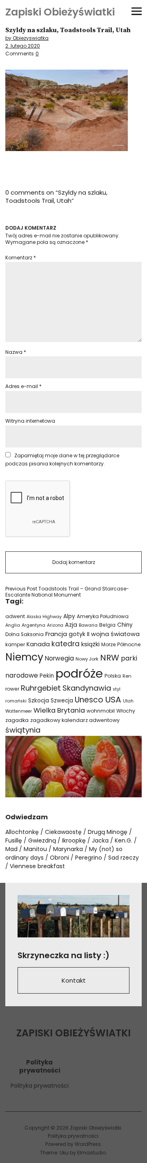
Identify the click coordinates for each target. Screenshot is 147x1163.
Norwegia (59, 658)
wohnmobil (101, 710)
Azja (71, 625)
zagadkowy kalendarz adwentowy (75, 720)
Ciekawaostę (63, 832)
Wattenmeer (18, 711)
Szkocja (38, 700)
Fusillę (13, 840)
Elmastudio (91, 1152)
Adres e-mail (23, 386)
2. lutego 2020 (22, 45)
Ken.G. (123, 840)
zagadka (17, 720)
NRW (109, 657)
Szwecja (62, 700)
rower (12, 688)
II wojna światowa (113, 634)
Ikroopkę (74, 840)
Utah (128, 701)
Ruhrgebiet (41, 688)
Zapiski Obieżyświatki (60, 12)
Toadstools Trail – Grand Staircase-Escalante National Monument (67, 592)
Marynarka (68, 849)
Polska (113, 675)
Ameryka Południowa (103, 616)
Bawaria (88, 625)
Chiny (125, 625)
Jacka (100, 840)
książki (90, 644)
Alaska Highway (44, 617)
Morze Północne (121, 644)
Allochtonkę (22, 832)
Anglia (12, 625)
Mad (11, 849)
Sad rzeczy (123, 858)
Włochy (125, 710)
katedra (65, 644)
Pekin (47, 676)
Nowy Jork (87, 659)
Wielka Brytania (59, 710)
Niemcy (24, 657)
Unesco (89, 699)
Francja (56, 634)
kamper (15, 644)
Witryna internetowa (30, 420)
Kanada (38, 644)
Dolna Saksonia (24, 634)
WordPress (88, 1144)
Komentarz (20, 257)
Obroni (59, 858)
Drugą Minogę (107, 832)
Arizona (55, 625)
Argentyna (33, 625)
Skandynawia (86, 688)
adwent (15, 616)
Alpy (69, 616)
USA (113, 699)
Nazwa (15, 352)
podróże (79, 673)
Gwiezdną (42, 840)
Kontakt (74, 980)
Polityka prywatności (40, 1086)
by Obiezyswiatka (27, 38)
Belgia (107, 624)
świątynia (22, 730)
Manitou (35, 849)
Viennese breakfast (37, 866)
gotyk (77, 634)
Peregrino (88, 858)
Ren (126, 676)
